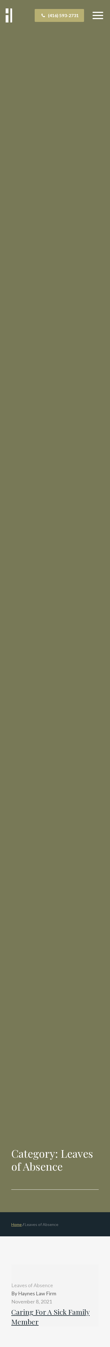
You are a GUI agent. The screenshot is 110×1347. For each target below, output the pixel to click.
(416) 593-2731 (63, 15)
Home (16, 1224)
